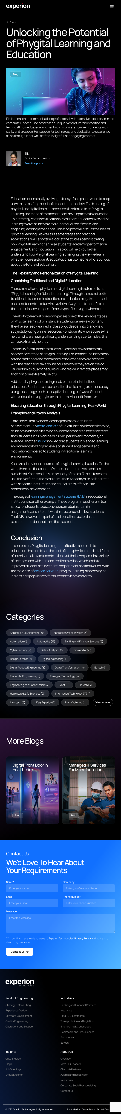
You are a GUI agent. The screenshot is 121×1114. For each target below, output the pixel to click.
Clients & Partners (70, 1069)
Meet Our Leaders (70, 1064)
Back (13, 22)
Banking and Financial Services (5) (84, 641)
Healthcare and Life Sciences (77, 1032)
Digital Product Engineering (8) (27, 667)
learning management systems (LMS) (58, 496)
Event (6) (63, 685)
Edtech (64, 1042)
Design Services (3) (21, 659)
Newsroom (66, 1080)
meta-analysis (48, 426)
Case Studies (13, 1058)
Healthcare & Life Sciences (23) (28, 693)
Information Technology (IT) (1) (72, 693)
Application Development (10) (27, 633)
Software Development (19, 1016)
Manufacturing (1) (75, 702)
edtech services (46, 571)
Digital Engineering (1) (54, 659)
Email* (10, 896)
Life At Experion (14, 1074)
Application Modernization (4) (70, 633)
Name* (10, 882)
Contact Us (17, 951)
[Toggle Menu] (112, 6)
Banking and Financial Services (78, 1005)
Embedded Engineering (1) (25, 676)
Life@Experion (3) (45, 702)
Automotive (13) (46, 641)
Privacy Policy (82, 938)
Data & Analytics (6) (52, 650)
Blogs (9, 1064)
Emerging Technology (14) (65, 676)
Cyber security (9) (20, 650)
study (41, 441)
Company (69, 882)
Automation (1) (18, 641)
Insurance (66, 1010)
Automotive (67, 1037)
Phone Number (72, 896)
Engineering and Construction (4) (29, 685)
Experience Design (16, 1010)
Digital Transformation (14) (70, 667)
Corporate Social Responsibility (78, 1085)
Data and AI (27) (82, 650)
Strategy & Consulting (18, 1005)
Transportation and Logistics (76, 1021)
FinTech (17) (85, 685)
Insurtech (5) (17, 702)
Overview (65, 1058)
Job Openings (13, 1069)
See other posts (34, 163)
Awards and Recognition (74, 1074)
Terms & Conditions (106, 1109)
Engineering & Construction (76, 1026)
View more (101, 702)
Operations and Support (19, 1026)
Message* (12, 911)
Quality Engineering (17, 1021)
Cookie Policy (88, 1109)
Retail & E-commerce (72, 1016)
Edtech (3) (100, 667)
